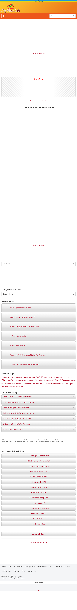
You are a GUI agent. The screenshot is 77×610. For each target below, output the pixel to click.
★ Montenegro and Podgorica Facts (39, 461)
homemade (49, 380)
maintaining (8, 383)
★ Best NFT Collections (39, 513)
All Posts (67, 566)
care (29, 377)
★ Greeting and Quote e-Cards (38, 508)
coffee (50, 377)
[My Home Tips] (10, 7)
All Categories (6, 571)
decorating (67, 377)
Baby (24, 571)
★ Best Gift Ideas (38, 519)
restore (57, 383)
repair (53, 383)
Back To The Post (38, 54)
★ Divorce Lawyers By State (38, 498)
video (3, 386)
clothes (46, 377)
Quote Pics (31, 571)
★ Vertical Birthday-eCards (39, 471)
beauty (26, 377)
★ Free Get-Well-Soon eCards (38, 466)
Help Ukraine (38, 1)
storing (66, 383)
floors (9, 380)
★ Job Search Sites (38, 524)
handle (38, 380)
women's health (16, 386)
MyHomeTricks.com (19, 578)
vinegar (7, 386)
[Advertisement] (38, 34)
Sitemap (59, 566)
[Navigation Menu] (3, 16)
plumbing (49, 383)
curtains (61, 377)
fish (6, 380)
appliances (4, 377)
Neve (8, 576)
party (30, 383)
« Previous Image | (35, 101)
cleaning (38, 377)
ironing (67, 380)
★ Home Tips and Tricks (39, 487)
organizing (20, 383)
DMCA (51, 566)
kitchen (71, 380)
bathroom (20, 377)
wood (21, 386)
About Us (11, 566)
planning (43, 383)
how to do (59, 380)
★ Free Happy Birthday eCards (38, 456)
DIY (3, 380)
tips (71, 383)
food (13, 380)
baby (17, 377)
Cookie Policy (41, 566)
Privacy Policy (30, 566)
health (42, 380)
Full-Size (45, 101)
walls (10, 386)
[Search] (73, 16)
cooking (56, 377)
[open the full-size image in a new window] (38, 66)
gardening (24, 380)
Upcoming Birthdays (38, 534)
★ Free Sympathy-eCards (38, 477)
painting (27, 383)
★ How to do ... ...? (38, 503)
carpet (32, 377)
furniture (18, 380)
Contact (19, 566)
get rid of (32, 380)
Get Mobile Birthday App (39, 542)
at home (11, 377)
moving (13, 383)
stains (61, 383)
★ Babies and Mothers (38, 492)
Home (4, 566)
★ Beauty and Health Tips (38, 482)
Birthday (16, 571)
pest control (35, 383)
